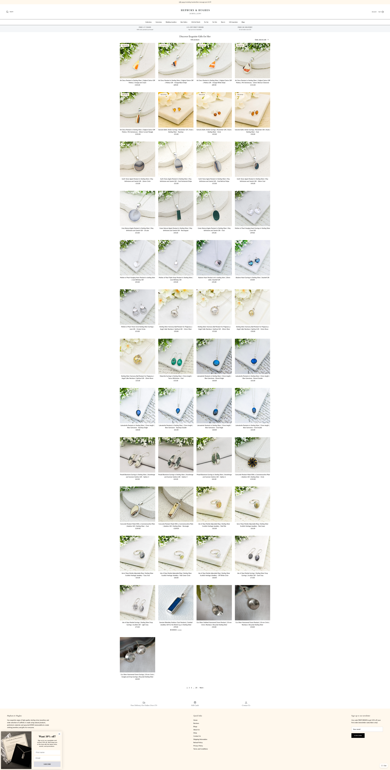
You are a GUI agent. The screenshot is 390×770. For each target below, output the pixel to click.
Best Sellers (184, 22)
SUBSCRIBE (47, 764)
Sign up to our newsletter (203, 2)
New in (223, 22)
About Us (196, 730)
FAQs (195, 733)
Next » (202, 688)
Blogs (243, 22)
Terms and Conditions (200, 749)
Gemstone (159, 22)
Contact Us (197, 736)
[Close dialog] (59, 734)
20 (196, 688)
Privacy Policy (198, 746)
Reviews (196, 723)
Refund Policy (198, 742)
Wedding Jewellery (171, 22)
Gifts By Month (195, 22)
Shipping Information (200, 739)
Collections (148, 22)
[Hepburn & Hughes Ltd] (195, 11)
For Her (206, 22)
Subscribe (358, 735)
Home (195, 720)
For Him (214, 22)
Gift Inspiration (233, 22)
